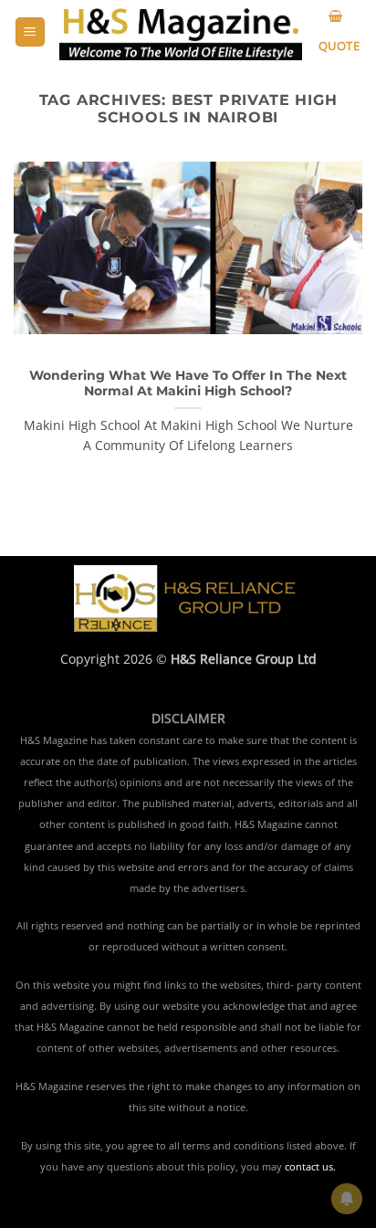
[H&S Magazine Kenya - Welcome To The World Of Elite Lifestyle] (180, 32)
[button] (30, 32)
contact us (309, 1166)
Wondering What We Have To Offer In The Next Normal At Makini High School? (188, 383)
